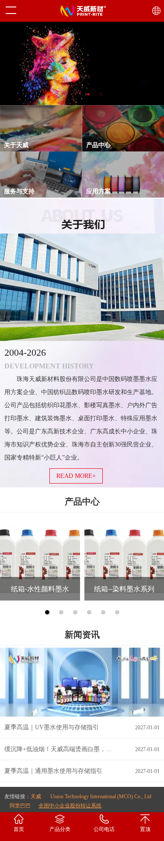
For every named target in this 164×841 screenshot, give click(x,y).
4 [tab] (101, 94)
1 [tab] (63, 94)
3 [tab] (89, 94)
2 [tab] (76, 94)
